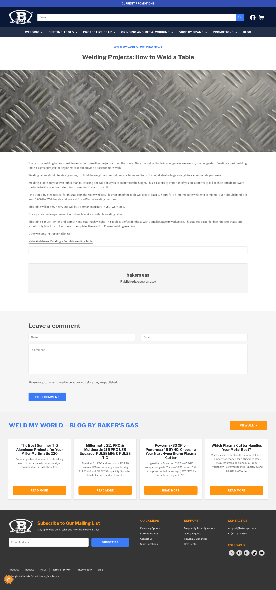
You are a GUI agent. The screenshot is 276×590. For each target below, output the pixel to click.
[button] (261, 17)
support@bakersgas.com (242, 528)
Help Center (190, 544)
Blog (247, 32)
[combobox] (136, 17)
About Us (14, 569)
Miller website (96, 195)
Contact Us (146, 538)
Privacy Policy (84, 569)
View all (248, 425)
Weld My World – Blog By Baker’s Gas (73, 425)
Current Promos (149, 533)
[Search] (240, 17)
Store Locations (149, 544)
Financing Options (150, 528)
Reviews (29, 569)
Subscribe (110, 542)
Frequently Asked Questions (199, 528)
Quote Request (192, 533)
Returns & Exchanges (195, 538)
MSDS (43, 569)
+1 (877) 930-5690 (237, 533)
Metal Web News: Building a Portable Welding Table (61, 241)
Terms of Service (62, 569)
